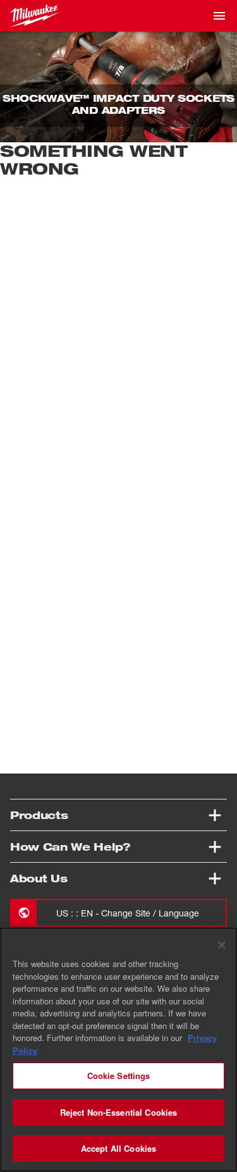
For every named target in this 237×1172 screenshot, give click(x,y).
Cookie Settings (118, 1076)
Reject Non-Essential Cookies (119, 1112)
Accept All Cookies (118, 1148)
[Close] (222, 945)
